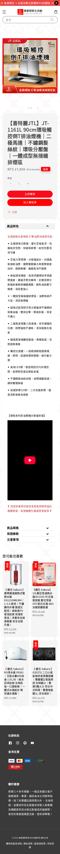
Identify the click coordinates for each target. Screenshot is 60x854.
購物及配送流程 (14, 843)
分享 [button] (14, 212)
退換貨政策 (40, 843)
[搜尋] (52, 19)
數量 (10, 178)
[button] (4, 12)
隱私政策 (28, 843)
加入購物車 (30, 202)
